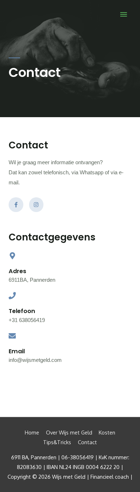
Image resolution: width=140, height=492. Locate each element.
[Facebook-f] (16, 204)
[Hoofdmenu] (124, 14)
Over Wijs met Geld (69, 432)
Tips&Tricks (57, 442)
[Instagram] (36, 204)
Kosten (107, 432)
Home (32, 432)
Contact (87, 442)
